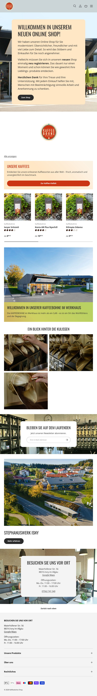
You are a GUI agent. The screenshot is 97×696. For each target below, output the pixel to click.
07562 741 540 (48, 591)
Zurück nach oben (48, 608)
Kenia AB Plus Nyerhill (46, 227)
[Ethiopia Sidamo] (79, 206)
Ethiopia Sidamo (74, 227)
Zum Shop (25, 97)
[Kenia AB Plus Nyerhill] (48, 206)
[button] (86, 6)
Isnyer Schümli (11, 227)
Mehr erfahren (14, 541)
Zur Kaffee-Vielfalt (48, 183)
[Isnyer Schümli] (17, 206)
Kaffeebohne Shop (16, 690)
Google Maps (48, 575)
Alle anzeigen (10, 156)
